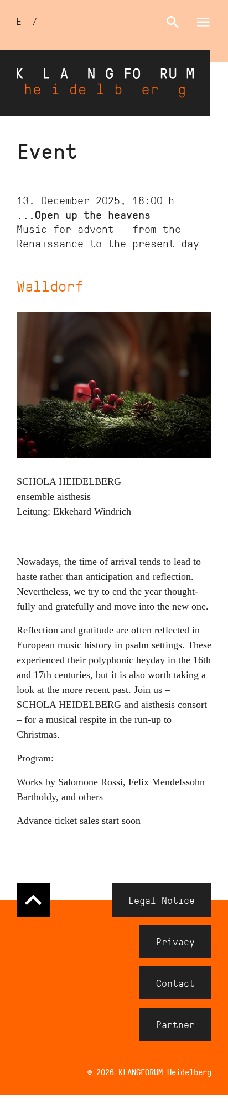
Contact (175, 982)
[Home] (105, 83)
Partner (175, 1024)
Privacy (175, 941)
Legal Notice (161, 900)
